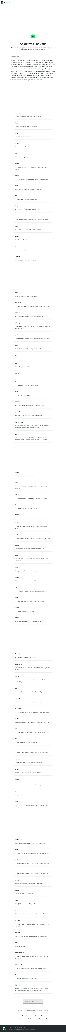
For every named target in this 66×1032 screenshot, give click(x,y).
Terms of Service (13, 1027)
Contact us (32, 1029)
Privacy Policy (22, 1027)
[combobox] (33, 1001)
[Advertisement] (33, 17)
